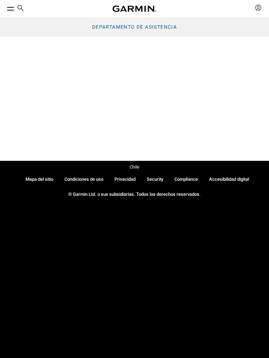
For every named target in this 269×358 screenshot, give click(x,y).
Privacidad (125, 179)
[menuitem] (20, 9)
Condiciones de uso (83, 179)
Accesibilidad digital (229, 179)
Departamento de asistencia (134, 27)
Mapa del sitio (39, 179)
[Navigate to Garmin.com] (134, 8)
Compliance (186, 179)
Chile (134, 167)
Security (155, 179)
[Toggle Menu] (4, 7)
